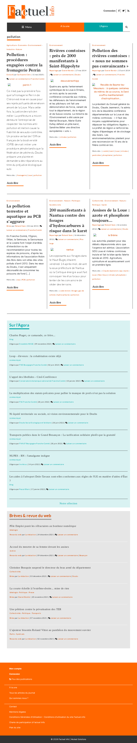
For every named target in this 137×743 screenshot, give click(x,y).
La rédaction (30, 534)
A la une (64, 26)
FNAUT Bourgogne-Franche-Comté (34, 443)
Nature (19, 49)
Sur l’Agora (19, 325)
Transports (36, 613)
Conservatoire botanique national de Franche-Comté (42, 381)
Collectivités (97, 201)
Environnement (34, 45)
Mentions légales (17, 712)
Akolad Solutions (78, 739)
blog (11, 339)
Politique (76, 201)
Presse (31, 592)
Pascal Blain (24, 489)
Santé (104, 205)
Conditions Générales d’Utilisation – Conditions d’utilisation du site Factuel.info (47, 717)
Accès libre (12, 183)
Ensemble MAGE (26, 344)
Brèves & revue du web (30, 515)
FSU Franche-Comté (28, 402)
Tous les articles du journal (22, 693)
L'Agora (104, 26)
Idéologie (14, 530)
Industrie (10, 49)
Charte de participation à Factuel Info (27, 722)
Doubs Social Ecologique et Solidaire (35, 423)
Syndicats (20, 634)
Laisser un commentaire (19, 79)
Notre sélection (68, 503)
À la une (13, 687)
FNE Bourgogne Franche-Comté (33, 365)
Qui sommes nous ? (18, 698)
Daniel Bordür (68, 70)
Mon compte (15, 668)
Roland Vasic (20, 226)
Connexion (109, 10)
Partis (12, 634)
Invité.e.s (23, 464)
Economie (22, 45)
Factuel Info (64, 739)
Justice (13, 551)
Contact (13, 706)
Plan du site (15, 727)
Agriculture (12, 45)
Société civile (55, 205)
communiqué (15, 360)
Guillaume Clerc (24, 74)
